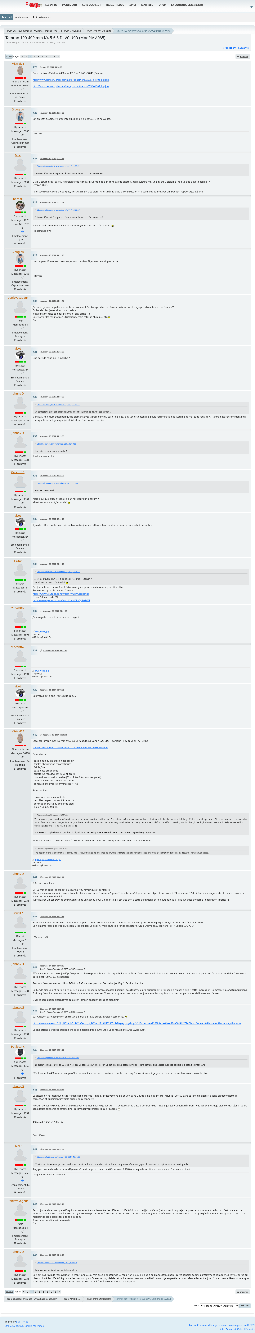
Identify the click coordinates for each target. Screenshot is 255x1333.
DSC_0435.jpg (42, 670)
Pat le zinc (17, 1046)
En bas (9, 56)
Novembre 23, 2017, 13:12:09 (52, 352)
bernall (18, 199)
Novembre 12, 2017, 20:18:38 (52, 159)
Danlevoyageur (18, 298)
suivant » (244, 47)
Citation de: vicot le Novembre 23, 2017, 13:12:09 (56, 444)
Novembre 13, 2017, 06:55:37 (52, 202)
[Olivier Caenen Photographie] (22, 1181)
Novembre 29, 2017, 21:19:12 (52, 564)
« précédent (229, 47)
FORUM (162, 4)
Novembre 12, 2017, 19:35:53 (52, 113)
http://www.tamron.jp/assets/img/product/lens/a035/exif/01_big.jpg (71, 79)
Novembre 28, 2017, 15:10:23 (52, 476)
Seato (18, 561)
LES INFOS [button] (51, 4)
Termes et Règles (234, 1329)
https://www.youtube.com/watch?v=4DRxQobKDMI (61, 600)
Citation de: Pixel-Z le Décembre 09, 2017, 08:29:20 (57, 1262)
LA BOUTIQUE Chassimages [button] (187, 4)
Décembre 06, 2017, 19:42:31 (52, 877)
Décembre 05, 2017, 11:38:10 (55, 735)
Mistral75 (18, 64)
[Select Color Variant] (251, 7)
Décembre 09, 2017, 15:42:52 (52, 1255)
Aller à (196, 1305)
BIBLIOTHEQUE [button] (115, 4)
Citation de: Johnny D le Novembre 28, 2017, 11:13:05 (58, 483)
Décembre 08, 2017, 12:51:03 (52, 1050)
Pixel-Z (17, 1146)
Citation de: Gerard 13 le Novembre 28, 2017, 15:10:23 (58, 571)
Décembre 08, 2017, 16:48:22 (52, 1090)
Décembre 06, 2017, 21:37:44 (52, 916)
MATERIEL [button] (147, 4)
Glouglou (18, 109)
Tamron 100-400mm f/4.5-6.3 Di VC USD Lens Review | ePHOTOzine (70, 747)
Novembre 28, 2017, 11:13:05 (52, 436)
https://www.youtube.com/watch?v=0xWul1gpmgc (61, 593)
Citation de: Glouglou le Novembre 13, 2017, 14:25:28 (58, 404)
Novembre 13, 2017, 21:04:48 (52, 301)
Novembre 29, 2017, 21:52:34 (55, 650)
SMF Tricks (22, 1321)
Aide (222, 1329)
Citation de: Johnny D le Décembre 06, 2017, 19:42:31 (58, 1057)
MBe (18, 155)
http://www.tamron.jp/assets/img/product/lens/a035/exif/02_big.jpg (71, 86)
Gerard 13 (17, 472)
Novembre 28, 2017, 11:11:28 (52, 397)
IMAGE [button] (133, 4)
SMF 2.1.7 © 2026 (14, 1326)
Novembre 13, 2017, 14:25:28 (52, 255)
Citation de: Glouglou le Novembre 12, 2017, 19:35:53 (58, 166)
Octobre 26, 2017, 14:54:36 (51, 67)
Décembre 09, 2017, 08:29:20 (52, 1149)
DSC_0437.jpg (42, 631)
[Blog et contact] (22, 232)
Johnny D (18, 393)
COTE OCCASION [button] (92, 4)
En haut (9, 1292)
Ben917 (18, 913)
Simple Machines (34, 1326)
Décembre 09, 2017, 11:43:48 (52, 1204)
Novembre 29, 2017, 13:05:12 (52, 519)
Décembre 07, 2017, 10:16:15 (52, 966)
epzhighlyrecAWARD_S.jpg (48, 859)
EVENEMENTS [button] (70, 4)
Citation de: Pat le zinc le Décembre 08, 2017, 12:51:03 (58, 1157)
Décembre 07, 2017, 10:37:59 (52, 1009)
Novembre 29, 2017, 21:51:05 (55, 611)
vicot (18, 348)
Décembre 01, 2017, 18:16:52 (52, 690)
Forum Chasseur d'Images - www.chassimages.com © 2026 (222, 1325)
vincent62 (17, 608)
